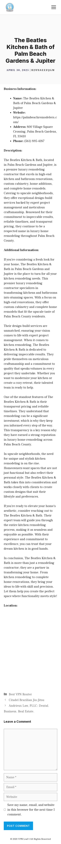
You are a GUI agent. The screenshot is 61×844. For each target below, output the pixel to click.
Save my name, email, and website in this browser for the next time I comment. (31, 810)
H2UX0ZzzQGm (43, 70)
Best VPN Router (20, 694)
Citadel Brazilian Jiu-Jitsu (26, 700)
